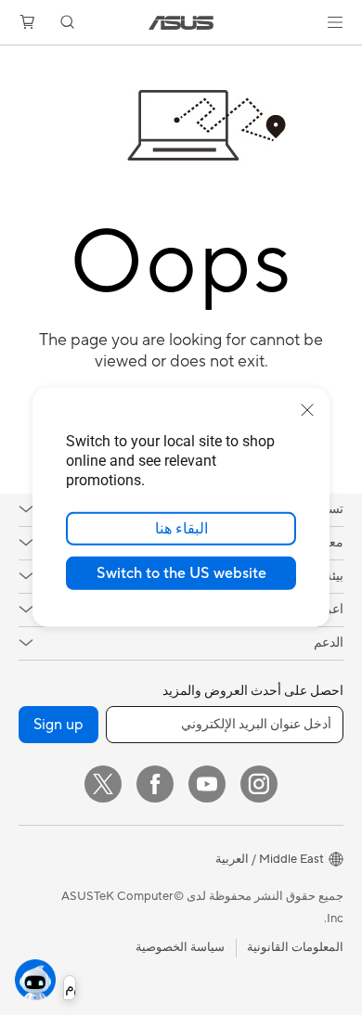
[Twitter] (103, 784)
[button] (335, 22)
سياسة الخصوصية (180, 947)
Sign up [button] (58, 724)
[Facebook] (155, 784)
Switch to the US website (181, 573)
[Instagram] (259, 784)
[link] (181, 23)
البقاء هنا (181, 529)
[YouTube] (207, 784)
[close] (307, 410)
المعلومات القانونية (295, 947)
